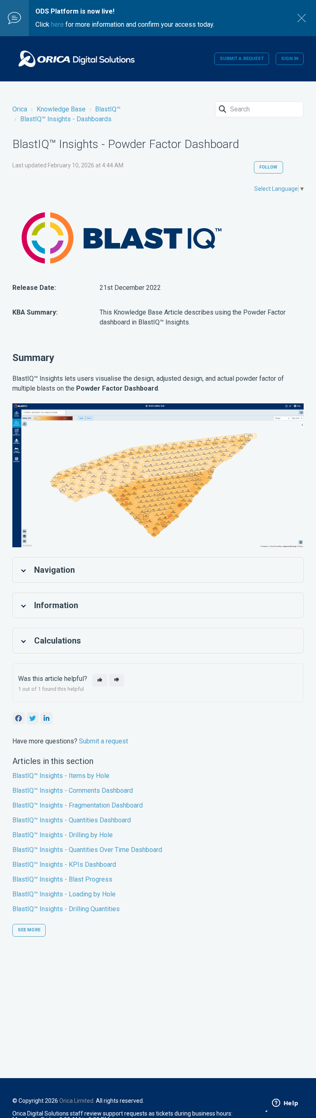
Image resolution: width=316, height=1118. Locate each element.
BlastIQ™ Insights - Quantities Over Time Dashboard (87, 850)
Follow (268, 167)
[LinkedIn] (46, 718)
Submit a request (242, 58)
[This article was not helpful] (116, 680)
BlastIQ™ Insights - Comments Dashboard (72, 790)
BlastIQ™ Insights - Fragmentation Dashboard (77, 805)
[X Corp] (32, 718)
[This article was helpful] (99, 680)
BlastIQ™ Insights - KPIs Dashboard (64, 864)
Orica (19, 109)
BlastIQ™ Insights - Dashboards (66, 119)
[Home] (76, 58)
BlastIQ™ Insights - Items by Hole (60, 776)
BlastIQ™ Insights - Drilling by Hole (62, 835)
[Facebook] (18, 718)
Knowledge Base (61, 109)
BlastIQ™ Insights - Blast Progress (62, 879)
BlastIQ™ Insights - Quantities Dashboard (71, 820)
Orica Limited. (77, 1100)
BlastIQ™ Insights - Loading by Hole (64, 894)
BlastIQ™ (108, 109)
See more (29, 930)
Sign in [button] (289, 58)
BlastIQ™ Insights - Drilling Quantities (66, 909)
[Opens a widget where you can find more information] (285, 1103)
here (57, 24)
